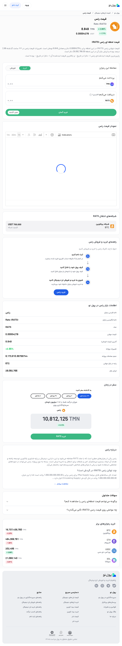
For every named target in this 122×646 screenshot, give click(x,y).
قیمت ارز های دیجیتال (70, 597)
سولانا (108, 561)
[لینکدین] (96, 585)
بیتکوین (107, 533)
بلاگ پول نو (111, 611)
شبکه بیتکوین (102, 224)
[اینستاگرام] (102, 585)
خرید (25, 68)
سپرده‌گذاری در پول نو (107, 597)
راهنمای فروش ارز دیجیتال (32, 602)
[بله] (114, 585)
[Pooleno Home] (114, 5)
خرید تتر (75, 621)
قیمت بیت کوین (72, 607)
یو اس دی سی (104, 552)
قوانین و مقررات (110, 607)
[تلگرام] (108, 585)
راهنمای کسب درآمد (34, 611)
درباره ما (113, 616)
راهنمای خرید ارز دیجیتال (32, 607)
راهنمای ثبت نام (35, 616)
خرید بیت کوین (73, 611)
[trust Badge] (70, 633)
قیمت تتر (75, 616)
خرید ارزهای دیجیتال (71, 602)
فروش (13, 68)
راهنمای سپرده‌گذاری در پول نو (30, 597)
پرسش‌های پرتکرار (109, 602)
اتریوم (108, 542)
